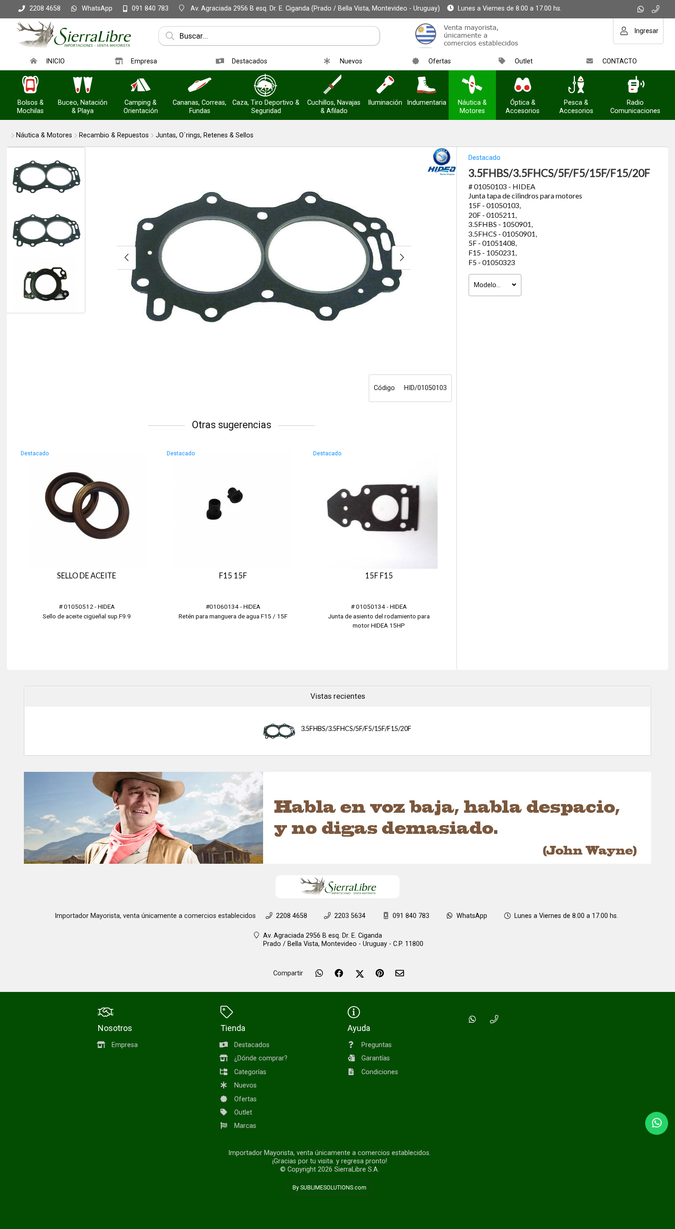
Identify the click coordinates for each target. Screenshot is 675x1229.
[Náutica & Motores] (472, 86)
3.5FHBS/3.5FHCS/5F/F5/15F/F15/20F (356, 728)
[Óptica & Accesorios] (522, 86)
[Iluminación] (385, 86)
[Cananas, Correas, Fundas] (200, 86)
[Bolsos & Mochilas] (30, 86)
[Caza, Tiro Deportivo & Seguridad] (266, 86)
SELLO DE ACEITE (86, 575)
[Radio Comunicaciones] (635, 86)
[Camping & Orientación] (140, 86)
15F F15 (379, 575)
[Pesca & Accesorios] (576, 86)
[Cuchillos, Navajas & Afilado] (334, 86)
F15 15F (233, 575)
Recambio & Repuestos (114, 135)
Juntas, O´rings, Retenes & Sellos (204, 135)
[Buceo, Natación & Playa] (82, 86)
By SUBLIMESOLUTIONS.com (329, 1187)
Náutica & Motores (44, 135)
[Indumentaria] (426, 86)
